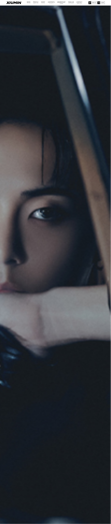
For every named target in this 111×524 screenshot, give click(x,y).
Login (102, 2)
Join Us (94, 2)
